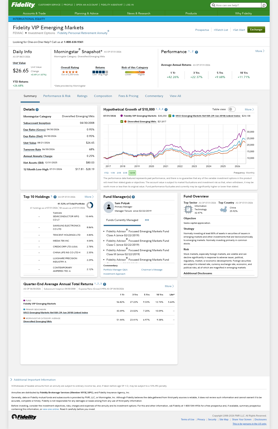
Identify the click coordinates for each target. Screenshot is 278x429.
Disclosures (261, 419)
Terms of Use (187, 419)
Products (191, 13)
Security (212, 419)
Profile (68, 4)
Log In (130, 4)
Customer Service (49, 4)
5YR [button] (125, 172)
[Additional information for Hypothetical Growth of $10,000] (166, 110)
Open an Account (87, 4)
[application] (179, 144)
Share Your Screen (242, 419)
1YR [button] (113, 172)
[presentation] (58, 238)
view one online (51, 409)
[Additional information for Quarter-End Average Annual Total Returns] (104, 284)
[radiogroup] (119, 172)
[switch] (232, 109)
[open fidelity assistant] (264, 5)
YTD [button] (106, 172)
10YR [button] (132, 172)
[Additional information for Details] (37, 110)
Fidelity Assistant (112, 4)
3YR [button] (119, 172)
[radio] (106, 172)
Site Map (223, 419)
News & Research (138, 13)
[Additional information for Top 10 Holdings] (55, 197)
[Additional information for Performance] (196, 52)
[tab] (30, 96)
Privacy (201, 419)
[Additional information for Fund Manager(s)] (133, 197)
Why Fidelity (243, 13)
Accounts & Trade (34, 13)
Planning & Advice (87, 13)
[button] (19, 63)
